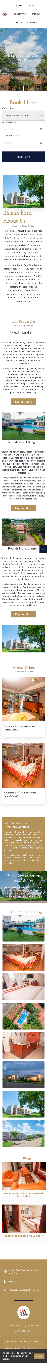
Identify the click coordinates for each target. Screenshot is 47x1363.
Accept (39, 1356)
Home (19, 5)
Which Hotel (8, 108)
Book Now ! (23, 156)
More (19, 22)
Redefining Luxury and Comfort (24, 1235)
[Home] (4, 14)
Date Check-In (9, 122)
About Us (32, 5)
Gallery (35, 14)
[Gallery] (23, 928)
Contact (32, 22)
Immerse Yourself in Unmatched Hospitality (23, 1195)
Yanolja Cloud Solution (25, 1348)
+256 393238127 (16, 1282)
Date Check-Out (10, 135)
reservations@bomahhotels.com (24, 1290)
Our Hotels (19, 14)
